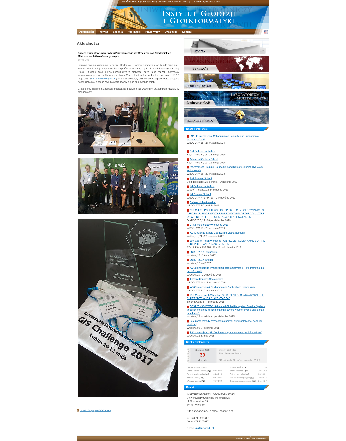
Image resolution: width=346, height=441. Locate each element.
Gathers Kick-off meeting (203, 202)
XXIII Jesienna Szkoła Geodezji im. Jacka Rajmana (217, 232)
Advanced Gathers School (204, 159)
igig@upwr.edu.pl (204, 428)
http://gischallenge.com (103, 78)
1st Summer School (200, 194)
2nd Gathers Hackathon (202, 151)
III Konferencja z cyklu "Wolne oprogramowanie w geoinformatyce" (226, 332)
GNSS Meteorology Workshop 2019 (209, 224)
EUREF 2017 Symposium (203, 252)
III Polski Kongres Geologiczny (206, 279)
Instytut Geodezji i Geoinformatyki (190, 1)
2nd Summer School (201, 178)
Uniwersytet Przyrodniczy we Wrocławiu (151, 1)
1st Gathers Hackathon (202, 186)
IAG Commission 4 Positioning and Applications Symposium (222, 287)
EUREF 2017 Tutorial (201, 260)
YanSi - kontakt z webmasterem (250, 438)
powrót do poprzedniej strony (95, 410)
